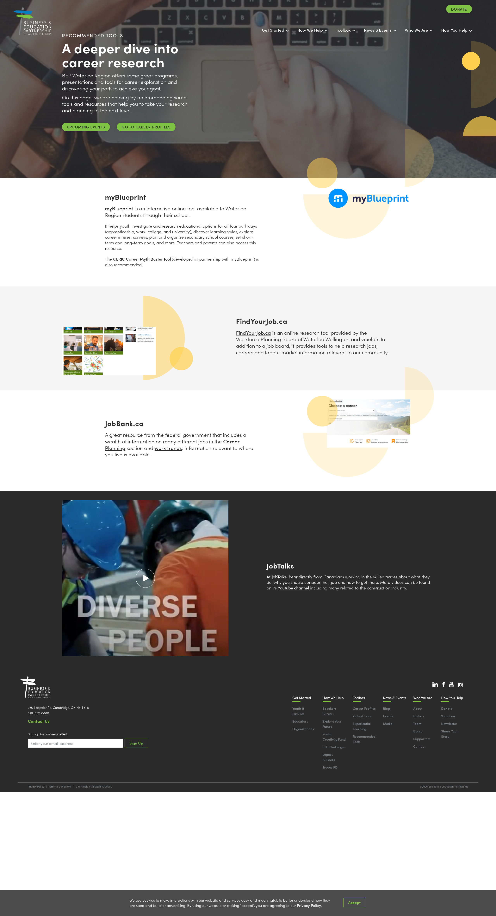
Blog (386, 708)
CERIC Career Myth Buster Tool (142, 259)
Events (388, 716)
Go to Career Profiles (146, 126)
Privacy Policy (36, 786)
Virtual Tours (362, 716)
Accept (354, 902)
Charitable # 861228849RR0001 (94, 786)
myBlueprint (119, 208)
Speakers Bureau (329, 711)
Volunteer (448, 716)
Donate (459, 9)
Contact (419, 746)
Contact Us (39, 721)
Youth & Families (298, 711)
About (418, 708)
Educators (300, 721)
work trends (168, 447)
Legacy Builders (329, 757)
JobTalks (279, 577)
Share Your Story (449, 734)
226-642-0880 (38, 713)
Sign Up (136, 742)
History (418, 716)
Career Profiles (364, 708)
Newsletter (449, 723)
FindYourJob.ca (253, 332)
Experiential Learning (362, 726)
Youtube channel (293, 588)
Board (418, 731)
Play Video (145, 578)
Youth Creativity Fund (334, 737)
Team (417, 723)
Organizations (303, 728)
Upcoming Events (86, 126)
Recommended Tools (364, 739)
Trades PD (330, 767)
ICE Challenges (334, 746)
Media (388, 723)
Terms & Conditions (60, 786)
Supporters (421, 738)
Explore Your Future (332, 724)
